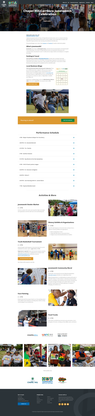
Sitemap (48, 401)
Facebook (50, 43)
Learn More (47, 21)
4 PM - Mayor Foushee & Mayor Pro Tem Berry (32, 137)
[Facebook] (59, 404)
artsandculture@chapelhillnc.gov (23, 400)
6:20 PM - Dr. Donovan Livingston (28, 170)
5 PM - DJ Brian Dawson (26, 153)
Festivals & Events (74, 2)
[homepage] (13, 4)
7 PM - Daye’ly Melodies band (27, 186)
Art (68, 2)
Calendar (88, 2)
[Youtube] (65, 404)
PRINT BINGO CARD (33, 84)
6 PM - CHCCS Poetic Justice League (29, 164)
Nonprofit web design (50, 411)
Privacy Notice (49, 402)
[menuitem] (64, 2)
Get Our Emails (49, 399)
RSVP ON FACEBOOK (67, 120)
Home (38, 396)
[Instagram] (62, 404)
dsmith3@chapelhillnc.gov (23, 254)
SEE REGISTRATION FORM (25, 258)
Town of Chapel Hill (50, 398)
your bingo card (49, 72)
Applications (82, 2)
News (92, 2)
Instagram (45, 43)
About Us (65, 2)
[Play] (47, 101)
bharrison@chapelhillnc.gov (24, 255)
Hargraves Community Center (32, 35)
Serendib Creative (52, 275)
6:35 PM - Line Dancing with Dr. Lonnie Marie (32, 180)
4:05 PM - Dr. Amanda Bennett (28, 143)
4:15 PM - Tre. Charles (25, 148)
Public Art (48, 396)
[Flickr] (68, 404)
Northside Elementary (44, 58)
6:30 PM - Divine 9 (24, 175)
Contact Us (23, 403)
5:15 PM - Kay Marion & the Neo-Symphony (31, 159)
